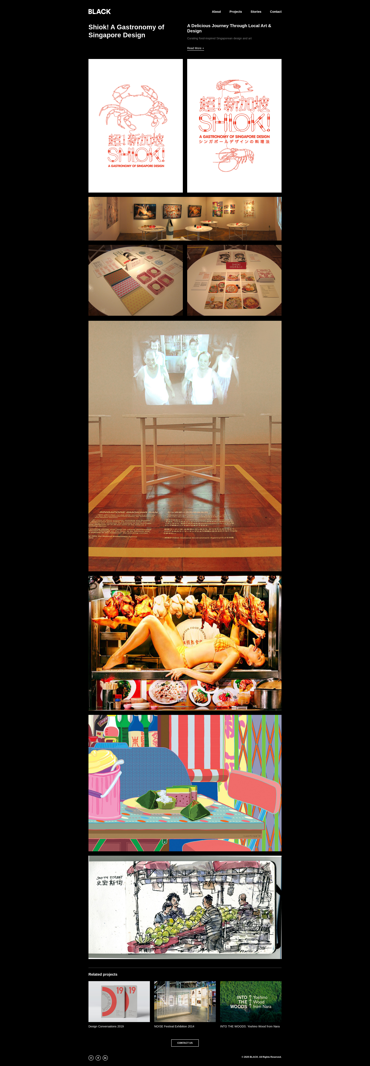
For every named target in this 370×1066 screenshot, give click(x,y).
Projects (236, 11)
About (216, 11)
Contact (276, 11)
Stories (256, 11)
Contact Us (185, 1043)
